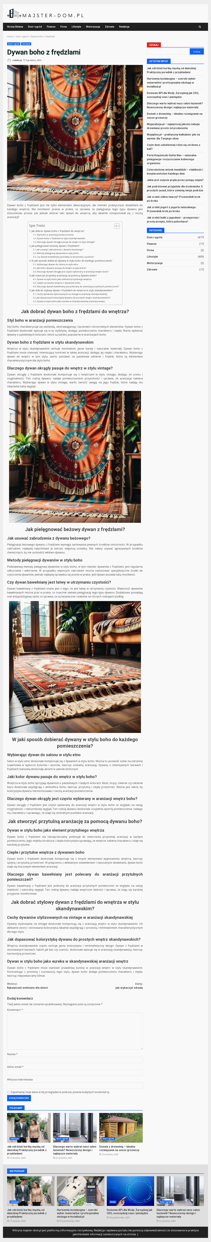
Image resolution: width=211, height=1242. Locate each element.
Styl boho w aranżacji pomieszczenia (55, 234)
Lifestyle (76, 26)
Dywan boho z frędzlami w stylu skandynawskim (61, 238)
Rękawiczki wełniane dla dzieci (27, 986)
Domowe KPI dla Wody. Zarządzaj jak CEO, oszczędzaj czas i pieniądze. (130, 1191)
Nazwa (12, 1054)
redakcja (17, 60)
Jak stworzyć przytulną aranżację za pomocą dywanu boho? (64, 275)
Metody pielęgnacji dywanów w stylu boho (58, 253)
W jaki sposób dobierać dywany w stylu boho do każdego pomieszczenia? (71, 260)
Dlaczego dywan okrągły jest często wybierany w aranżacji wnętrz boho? (73, 271)
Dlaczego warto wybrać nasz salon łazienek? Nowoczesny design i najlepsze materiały (75, 1128)
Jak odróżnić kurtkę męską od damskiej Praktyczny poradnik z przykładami (29, 1128)
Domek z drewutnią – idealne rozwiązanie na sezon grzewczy (121, 1128)
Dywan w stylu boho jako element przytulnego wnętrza (64, 279)
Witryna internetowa (20, 1079)
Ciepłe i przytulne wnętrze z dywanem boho (58, 282)
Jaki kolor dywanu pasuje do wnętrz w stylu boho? (61, 267)
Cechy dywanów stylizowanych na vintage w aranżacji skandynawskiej (72, 294)
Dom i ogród (35, 26)
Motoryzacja (93, 26)
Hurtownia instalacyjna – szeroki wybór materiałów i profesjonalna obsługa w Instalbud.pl (171, 82)
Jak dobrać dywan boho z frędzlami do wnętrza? (57, 231)
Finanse (51, 26)
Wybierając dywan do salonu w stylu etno (57, 264)
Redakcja (124, 26)
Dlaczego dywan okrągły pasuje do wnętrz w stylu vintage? (66, 241)
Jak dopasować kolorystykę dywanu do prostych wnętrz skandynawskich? (73, 297)
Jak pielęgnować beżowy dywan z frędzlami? (55, 245)
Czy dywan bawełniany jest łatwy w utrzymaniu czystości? (65, 256)
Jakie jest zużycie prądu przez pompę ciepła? (175, 179)
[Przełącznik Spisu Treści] (115, 226)
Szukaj (153, 45)
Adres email (15, 1067)
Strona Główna (15, 26)
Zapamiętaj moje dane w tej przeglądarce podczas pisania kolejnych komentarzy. (60, 1092)
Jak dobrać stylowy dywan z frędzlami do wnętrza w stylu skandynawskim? (72, 290)
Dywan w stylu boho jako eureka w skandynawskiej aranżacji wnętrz (71, 301)
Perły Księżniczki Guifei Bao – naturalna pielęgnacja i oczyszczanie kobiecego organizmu (171, 159)
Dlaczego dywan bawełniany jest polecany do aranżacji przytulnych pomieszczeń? (78, 286)
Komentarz (15, 1010)
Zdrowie (109, 26)
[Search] (200, 27)
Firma (63, 26)
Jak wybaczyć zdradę (129, 986)
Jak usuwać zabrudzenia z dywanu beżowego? (60, 249)
